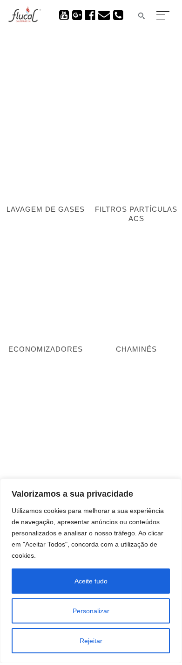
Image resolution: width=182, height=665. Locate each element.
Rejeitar (91, 640)
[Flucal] (24, 20)
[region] (91, 570)
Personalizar (91, 611)
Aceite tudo (91, 581)
